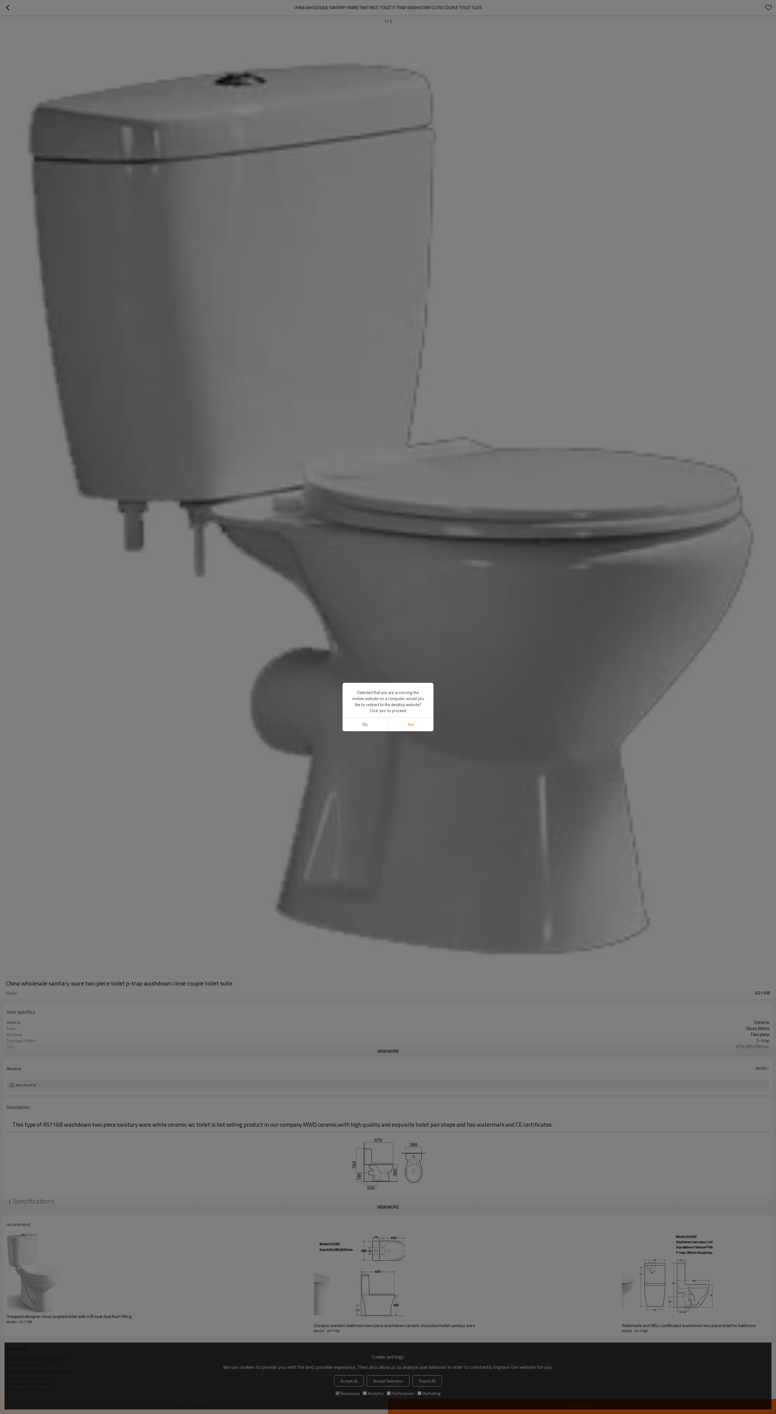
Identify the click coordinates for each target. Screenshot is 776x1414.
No (365, 724)
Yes (410, 724)
